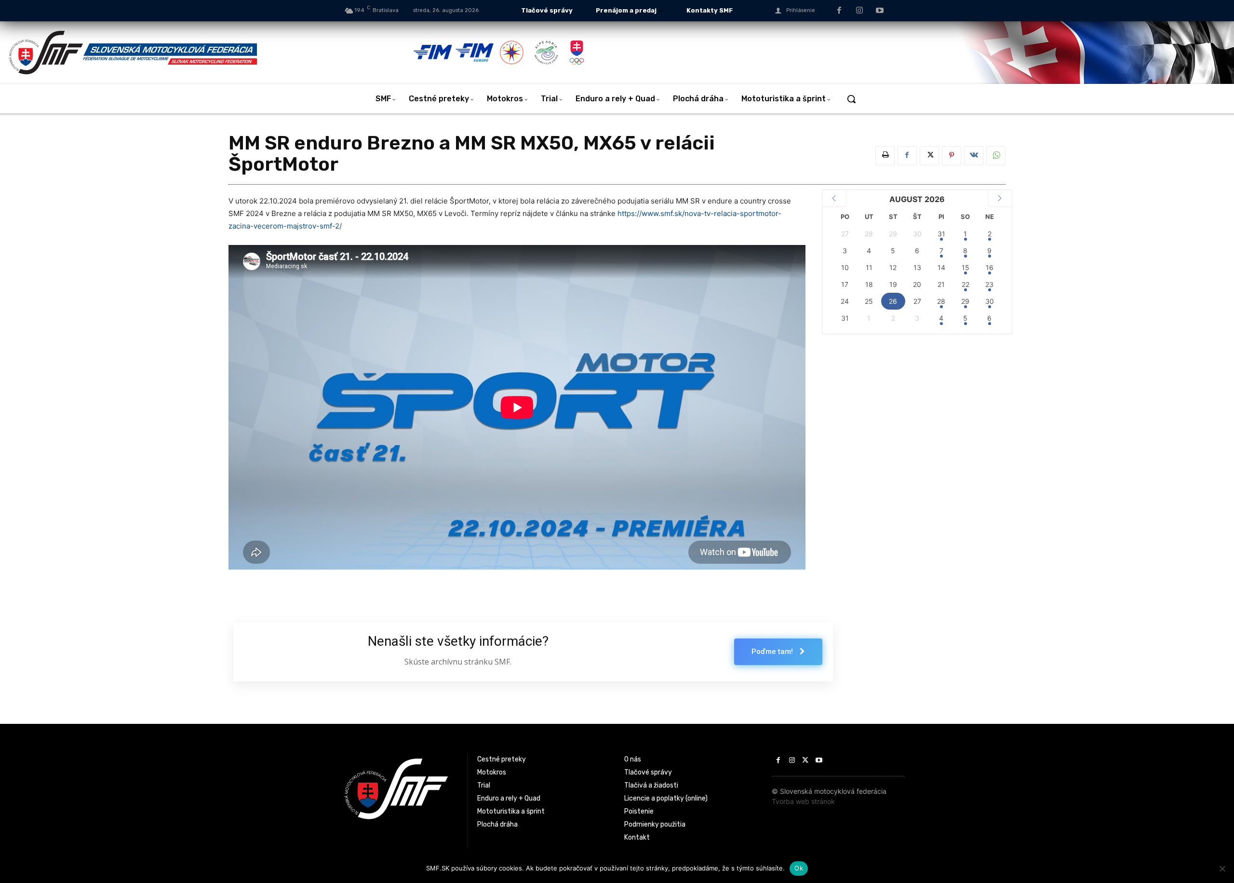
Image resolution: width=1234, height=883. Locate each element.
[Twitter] (929, 155)
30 (989, 301)
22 (965, 284)
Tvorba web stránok (803, 801)
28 (941, 301)
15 (965, 267)
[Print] (885, 155)
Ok (798, 868)
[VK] (973, 155)
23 (989, 284)
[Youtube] (880, 11)
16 (989, 267)
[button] (851, 98)
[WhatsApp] (996, 155)
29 (965, 301)
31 (941, 234)
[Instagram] (859, 11)
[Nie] (1222, 868)
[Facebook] (840, 11)
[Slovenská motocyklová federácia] (210, 52)
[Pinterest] (951, 155)
